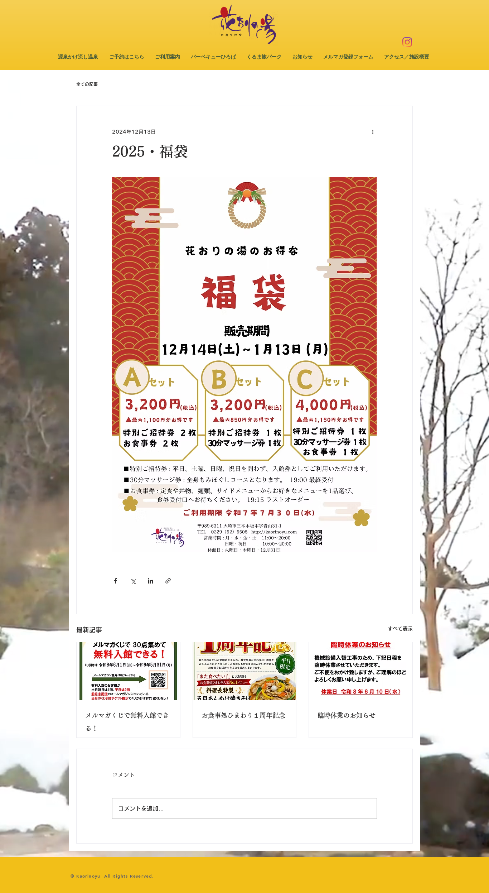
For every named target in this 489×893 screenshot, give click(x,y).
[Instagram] (407, 42)
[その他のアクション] (372, 132)
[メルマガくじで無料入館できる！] (128, 671)
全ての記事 (87, 84)
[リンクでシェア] (168, 580)
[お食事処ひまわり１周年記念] (244, 671)
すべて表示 (400, 628)
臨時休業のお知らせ (347, 715)
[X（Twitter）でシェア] (133, 580)
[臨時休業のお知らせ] (360, 671)
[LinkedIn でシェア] (150, 580)
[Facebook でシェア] (115, 580)
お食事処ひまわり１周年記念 (243, 715)
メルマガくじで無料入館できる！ (127, 721)
